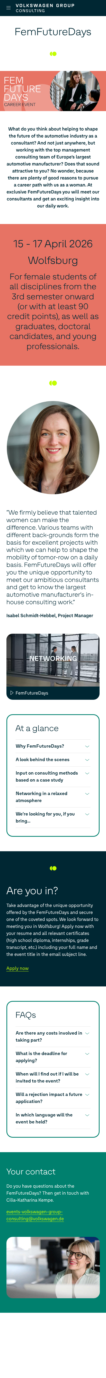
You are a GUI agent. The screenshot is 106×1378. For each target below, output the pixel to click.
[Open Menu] (10, 8)
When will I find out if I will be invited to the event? (47, 1077)
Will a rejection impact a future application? (49, 1098)
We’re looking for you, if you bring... (45, 817)
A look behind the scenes (42, 759)
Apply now (17, 968)
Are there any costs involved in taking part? (49, 1036)
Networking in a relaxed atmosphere (41, 797)
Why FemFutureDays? (40, 746)
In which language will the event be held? (44, 1118)
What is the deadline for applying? (41, 1057)
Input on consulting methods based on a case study (47, 776)
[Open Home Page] (54, 8)
